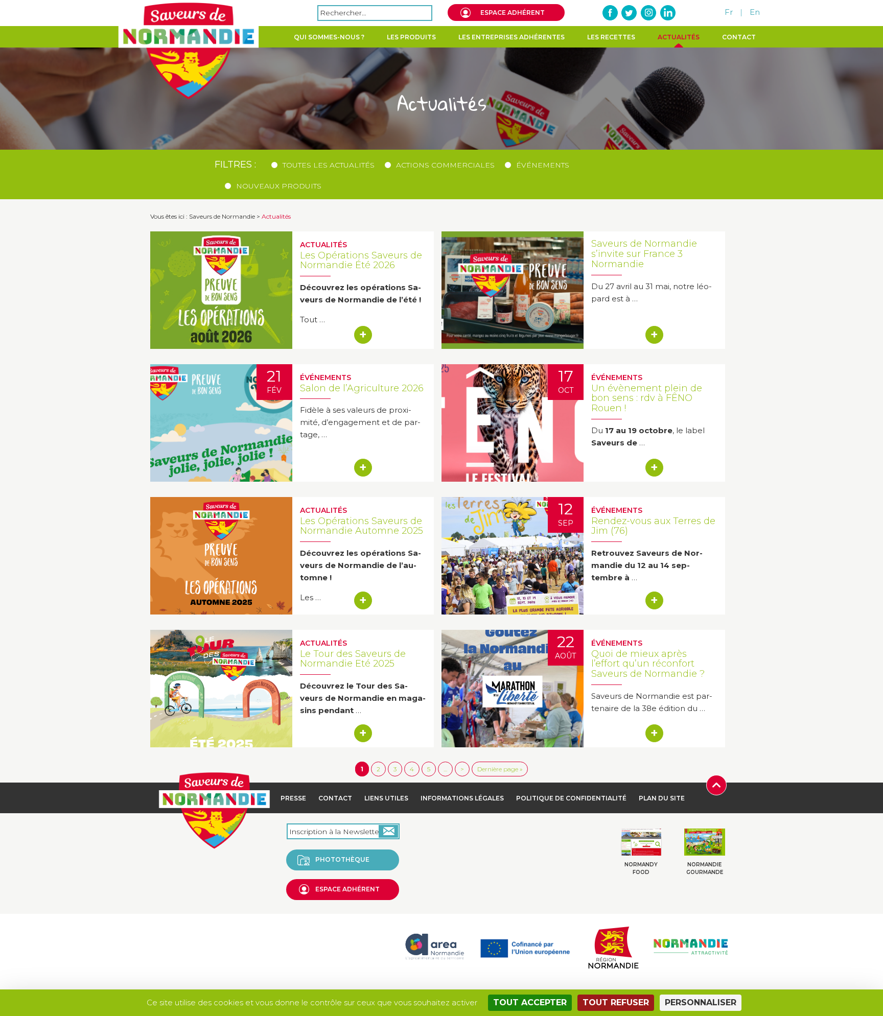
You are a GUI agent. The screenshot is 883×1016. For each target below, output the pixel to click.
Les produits (411, 37)
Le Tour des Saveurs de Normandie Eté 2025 (353, 659)
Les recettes (611, 37)
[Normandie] (613, 946)
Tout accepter (530, 1002)
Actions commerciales (445, 165)
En (755, 12)
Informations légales (462, 798)
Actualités (679, 37)
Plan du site (662, 798)
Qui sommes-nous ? (329, 37)
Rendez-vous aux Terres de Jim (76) (653, 526)
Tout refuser (616, 1002)
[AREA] (434, 946)
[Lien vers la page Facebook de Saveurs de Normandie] (610, 12)
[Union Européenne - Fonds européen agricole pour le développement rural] (525, 946)
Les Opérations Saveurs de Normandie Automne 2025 (361, 526)
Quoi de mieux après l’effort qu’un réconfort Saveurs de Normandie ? (648, 664)
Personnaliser (700, 1002)
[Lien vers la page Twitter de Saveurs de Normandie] (629, 12)
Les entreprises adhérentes (511, 37)
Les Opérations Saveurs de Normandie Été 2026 (361, 260)
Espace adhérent (512, 12)
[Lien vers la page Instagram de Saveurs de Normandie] (648, 12)
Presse (293, 798)
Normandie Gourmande (704, 868)
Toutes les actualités (329, 165)
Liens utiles (386, 798)
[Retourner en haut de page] (716, 784)
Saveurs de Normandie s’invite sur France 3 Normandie (644, 254)
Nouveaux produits (278, 186)
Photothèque (342, 859)
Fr (729, 12)
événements (542, 165)
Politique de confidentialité (571, 798)
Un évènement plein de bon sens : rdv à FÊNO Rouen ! (646, 398)
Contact (739, 37)
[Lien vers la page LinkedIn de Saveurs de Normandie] (667, 12)
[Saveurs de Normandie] (188, 51)
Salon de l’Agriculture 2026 (362, 388)
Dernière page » (499, 769)
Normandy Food (641, 868)
